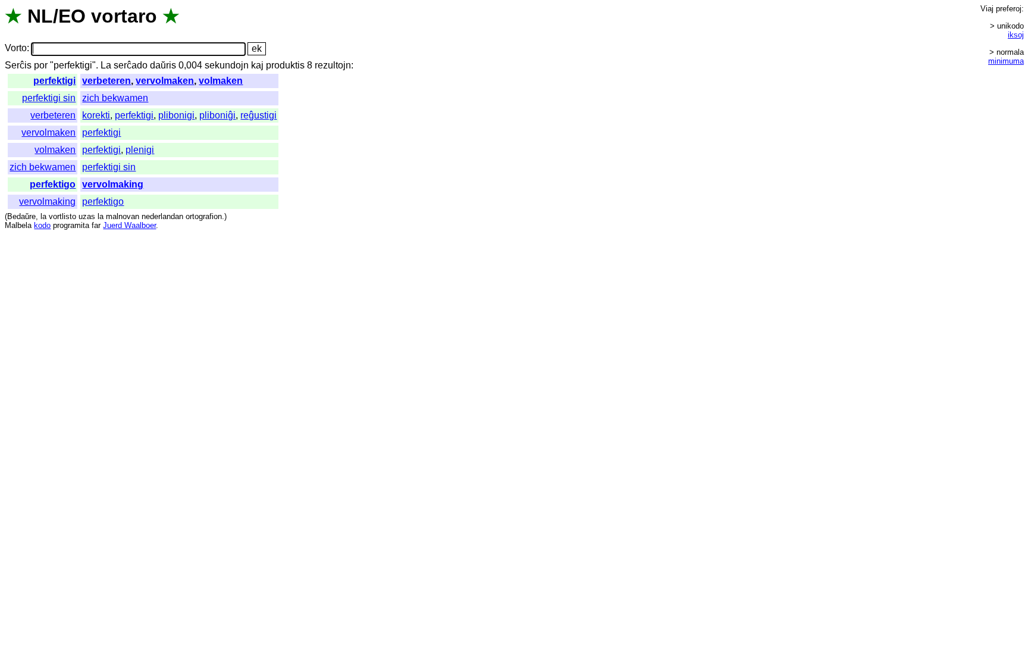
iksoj (1016, 34)
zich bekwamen (115, 98)
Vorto (16, 48)
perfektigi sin (49, 98)
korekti (96, 115)
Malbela (18, 225)
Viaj (986, 8)
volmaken (221, 81)
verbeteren (106, 81)
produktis (285, 65)
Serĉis (18, 65)
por (41, 65)
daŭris (163, 65)
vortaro (124, 16)
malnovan (122, 216)
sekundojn (227, 65)
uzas (87, 216)
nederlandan (162, 216)
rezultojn (333, 65)
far (96, 225)
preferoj (1008, 8)
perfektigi (54, 81)
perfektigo (53, 184)
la (43, 216)
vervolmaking (112, 184)
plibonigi (176, 115)
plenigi (140, 150)
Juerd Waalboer (129, 225)
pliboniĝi (217, 115)
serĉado (131, 65)
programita (71, 225)
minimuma (1006, 61)
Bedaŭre (21, 216)
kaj (257, 65)
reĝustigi (258, 115)
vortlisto (62, 216)
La (106, 65)
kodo (42, 225)
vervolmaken (165, 81)
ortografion (204, 216)
